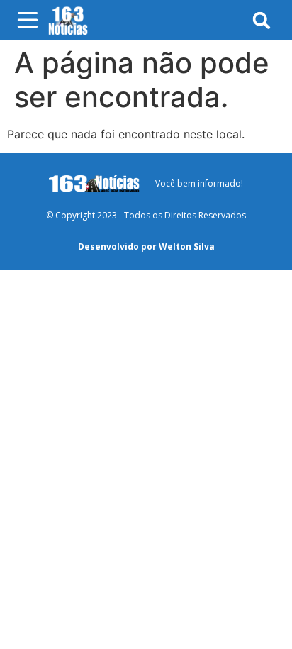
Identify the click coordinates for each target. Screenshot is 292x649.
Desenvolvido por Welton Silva (146, 246)
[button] (262, 20)
